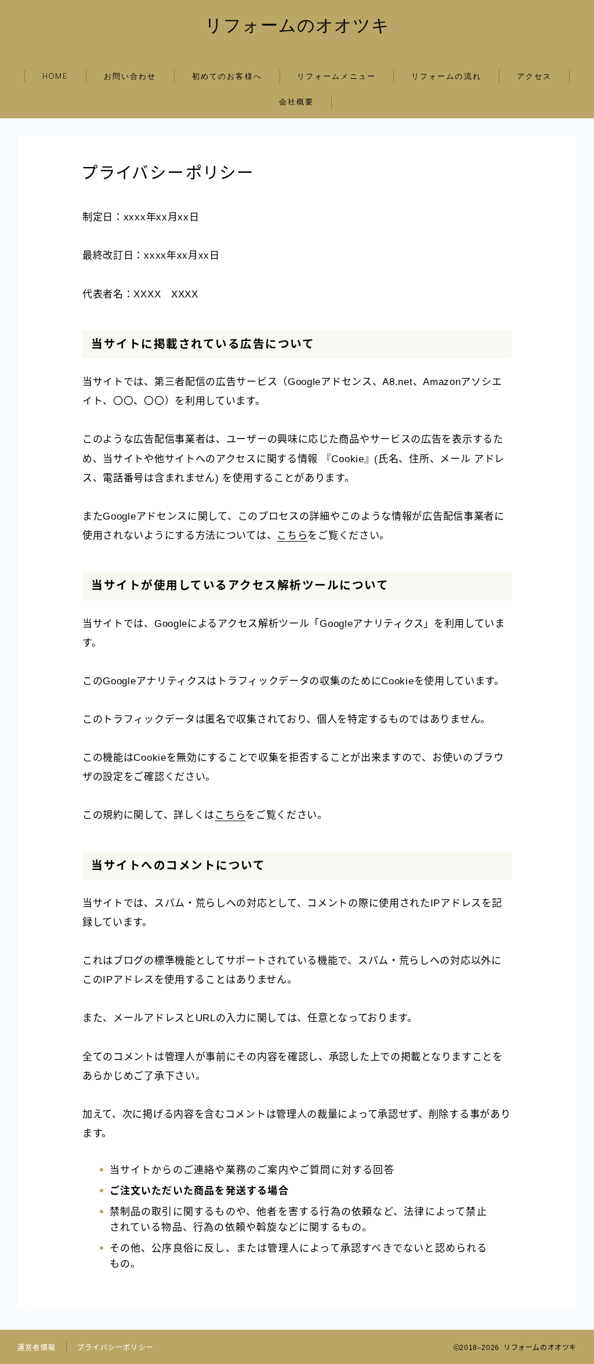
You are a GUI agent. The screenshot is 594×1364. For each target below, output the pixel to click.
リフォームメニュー (336, 76)
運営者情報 (36, 1348)
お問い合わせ (130, 76)
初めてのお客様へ (227, 76)
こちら (292, 535)
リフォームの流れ (446, 76)
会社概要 (296, 101)
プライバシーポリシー (115, 1348)
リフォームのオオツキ (297, 25)
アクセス (534, 76)
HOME (55, 76)
